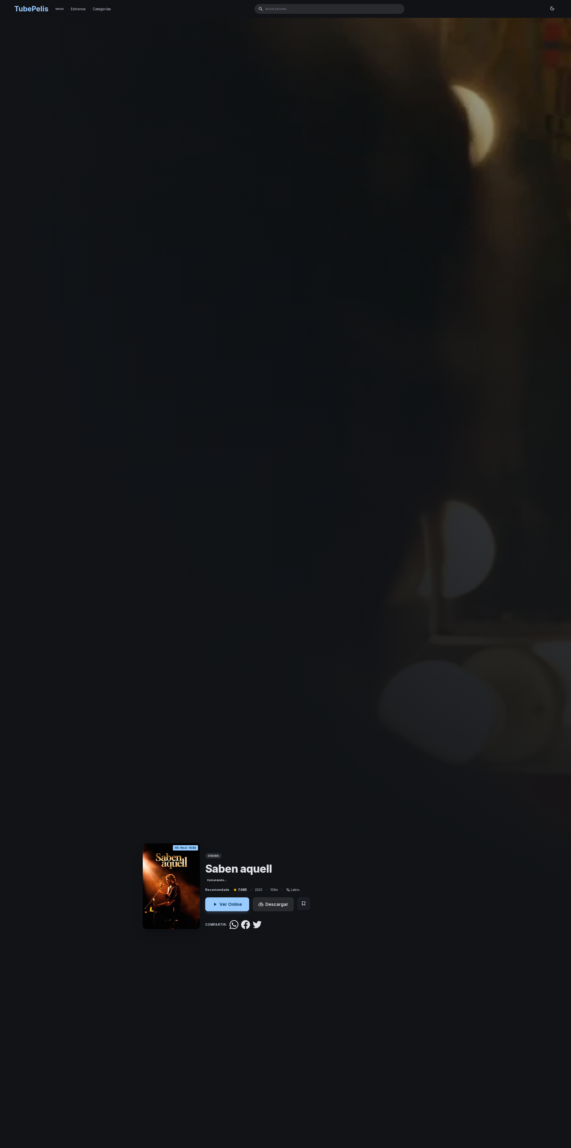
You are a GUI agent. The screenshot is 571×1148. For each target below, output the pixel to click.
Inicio (60, 8)
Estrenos (78, 9)
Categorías (102, 9)
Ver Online (227, 904)
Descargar (273, 904)
